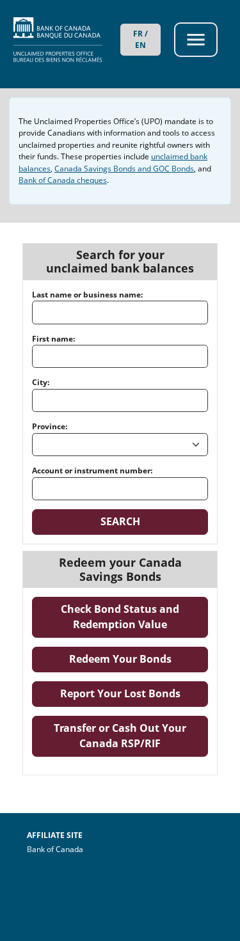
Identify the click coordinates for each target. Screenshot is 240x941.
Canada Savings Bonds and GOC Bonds (124, 168)
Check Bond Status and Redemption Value (134, 616)
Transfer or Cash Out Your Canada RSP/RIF (131, 735)
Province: (49, 426)
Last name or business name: (87, 294)
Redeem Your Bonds (138, 658)
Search (120, 521)
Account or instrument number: (92, 470)
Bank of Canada (90, 849)
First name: (53, 338)
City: (40, 382)
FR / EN (140, 39)
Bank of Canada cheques (63, 180)
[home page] (66, 39)
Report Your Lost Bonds (134, 693)
